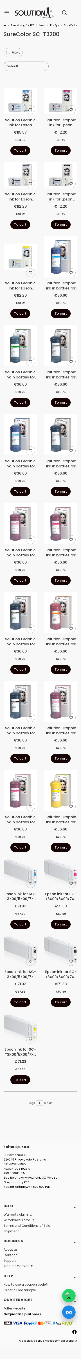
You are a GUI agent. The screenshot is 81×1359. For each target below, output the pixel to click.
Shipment (11, 1231)
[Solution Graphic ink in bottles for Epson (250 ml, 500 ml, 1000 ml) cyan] (60, 257)
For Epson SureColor (63, 25)
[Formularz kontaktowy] (69, 1312)
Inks (42, 25)
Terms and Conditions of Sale (27, 1225)
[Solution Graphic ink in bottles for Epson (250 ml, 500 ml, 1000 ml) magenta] (60, 524)
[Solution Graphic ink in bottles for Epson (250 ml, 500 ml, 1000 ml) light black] (60, 346)
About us (11, 1249)
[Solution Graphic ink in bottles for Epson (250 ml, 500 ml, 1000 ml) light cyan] (20, 435)
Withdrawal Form (17, 1220)
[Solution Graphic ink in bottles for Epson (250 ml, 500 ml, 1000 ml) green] (20, 346)
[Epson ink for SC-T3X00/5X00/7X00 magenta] (60, 874)
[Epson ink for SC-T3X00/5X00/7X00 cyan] (20, 874)
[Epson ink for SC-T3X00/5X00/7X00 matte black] (20, 952)
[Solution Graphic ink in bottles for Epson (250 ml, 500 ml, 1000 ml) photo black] (20, 702)
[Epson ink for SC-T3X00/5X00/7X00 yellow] (20, 1029)
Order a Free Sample (20, 1290)
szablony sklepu (32, 1340)
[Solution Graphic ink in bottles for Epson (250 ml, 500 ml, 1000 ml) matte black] (20, 613)
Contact (10, 1255)
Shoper (69, 1340)
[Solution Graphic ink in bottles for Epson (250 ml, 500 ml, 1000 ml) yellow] (60, 791)
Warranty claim (16, 1214)
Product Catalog (17, 1266)
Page (31, 1103)
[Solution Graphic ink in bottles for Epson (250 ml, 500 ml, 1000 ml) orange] (60, 613)
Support (10, 1260)
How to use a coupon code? (26, 1284)
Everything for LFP (22, 25)
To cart (20, 150)
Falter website (14, 1308)
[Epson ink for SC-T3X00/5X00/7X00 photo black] (60, 951)
